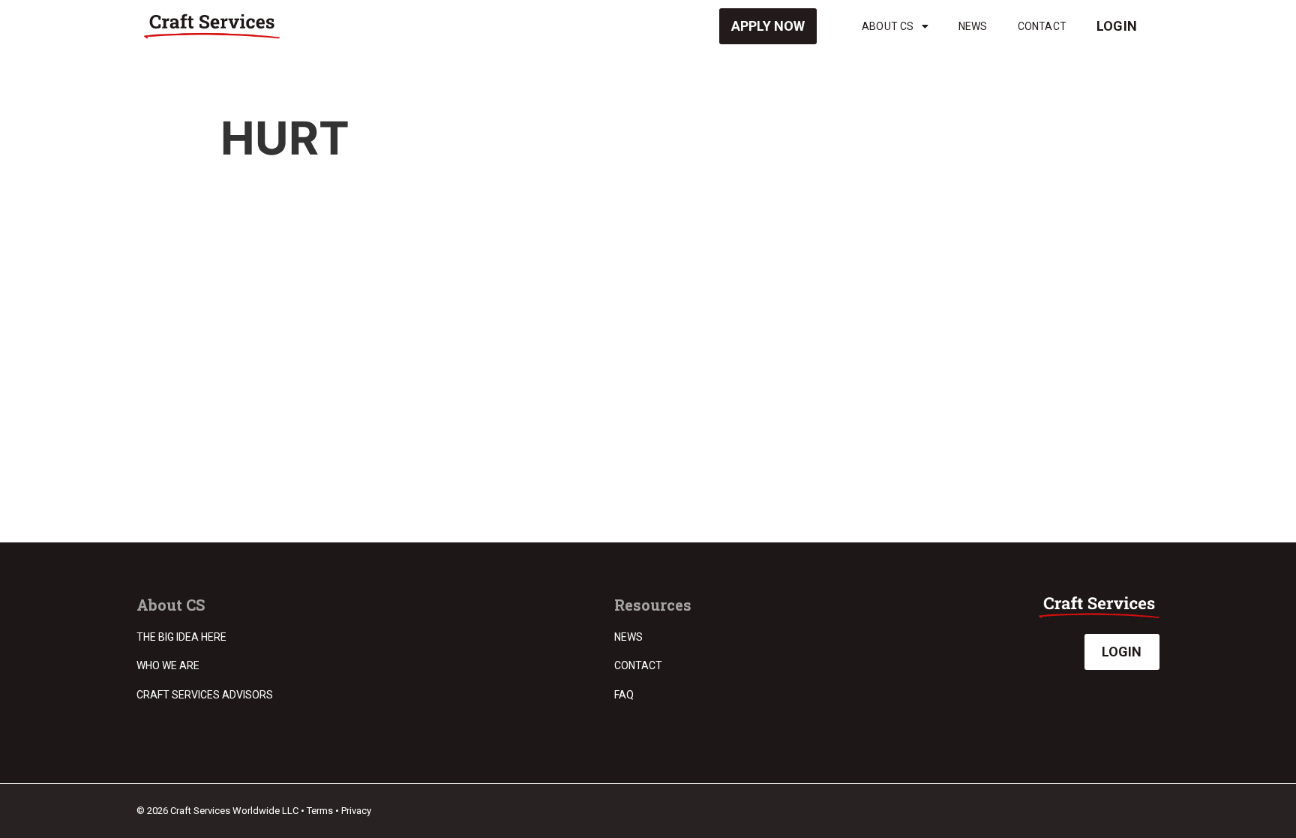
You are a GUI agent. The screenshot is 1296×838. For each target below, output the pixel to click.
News (973, 26)
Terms (320, 810)
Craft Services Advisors (204, 695)
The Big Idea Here (181, 637)
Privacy (356, 810)
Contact (1042, 26)
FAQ (624, 695)
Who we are (168, 665)
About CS (888, 26)
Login (1116, 26)
